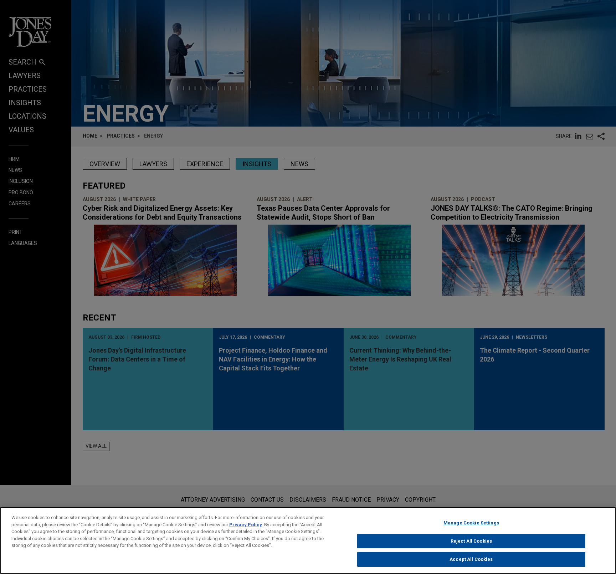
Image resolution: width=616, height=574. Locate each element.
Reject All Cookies (471, 541)
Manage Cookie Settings (471, 523)
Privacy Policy (245, 524)
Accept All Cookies (471, 559)
